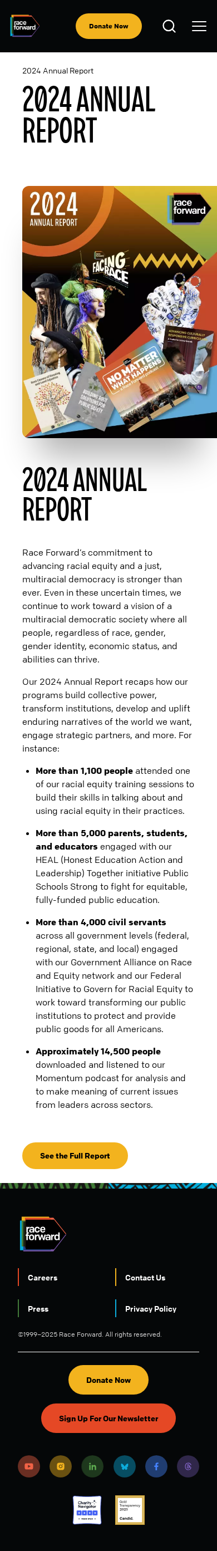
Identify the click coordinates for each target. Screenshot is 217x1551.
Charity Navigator (87, 1510)
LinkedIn (92, 1466)
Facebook (156, 1466)
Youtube (29, 1466)
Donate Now (109, 25)
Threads (188, 1466)
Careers (42, 1277)
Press (38, 1308)
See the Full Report (75, 1155)
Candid (130, 1510)
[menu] (199, 26)
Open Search (171, 26)
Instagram (61, 1466)
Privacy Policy (150, 1308)
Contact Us (145, 1277)
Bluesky (125, 1466)
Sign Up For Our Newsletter (108, 1418)
